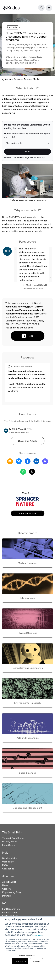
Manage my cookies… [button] (27, 955)
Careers (6, 888)
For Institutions (10, 916)
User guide (8, 861)
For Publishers (9, 912)
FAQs (5, 865)
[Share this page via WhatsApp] (23, 471)
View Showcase (27, 513)
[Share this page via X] (32, 471)
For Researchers (11, 909)
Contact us (8, 868)
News (5, 885)
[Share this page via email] (10, 461)
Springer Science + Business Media (22, 79)
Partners (6, 895)
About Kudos (9, 881)
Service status (9, 858)
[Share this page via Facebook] (27, 461)
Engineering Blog (11, 892)
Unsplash (41, 200)
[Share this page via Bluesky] (18, 461)
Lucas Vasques (26, 200)
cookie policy (37, 935)
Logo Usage (8, 845)
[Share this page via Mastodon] (45, 461)
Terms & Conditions (12, 838)
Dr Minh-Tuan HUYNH (35, 285)
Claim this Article (27, 441)
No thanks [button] (36, 961)
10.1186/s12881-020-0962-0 (23, 63)
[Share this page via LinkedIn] (36, 461)
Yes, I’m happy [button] (20, 961)
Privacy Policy (9, 841)
